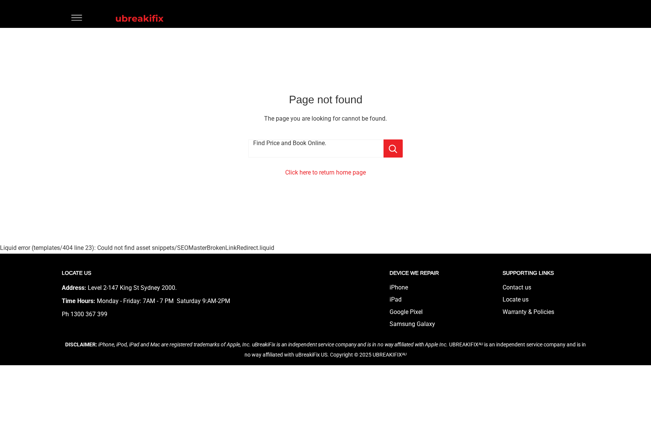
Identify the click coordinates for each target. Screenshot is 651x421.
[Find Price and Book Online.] (393, 148)
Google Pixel (406, 311)
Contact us (517, 287)
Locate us (516, 299)
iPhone (399, 287)
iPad (396, 299)
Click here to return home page (325, 172)
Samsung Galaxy (412, 324)
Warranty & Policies (528, 311)
